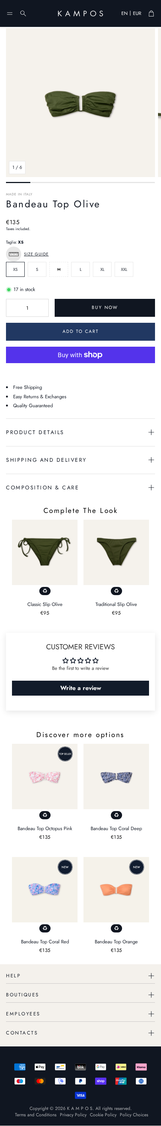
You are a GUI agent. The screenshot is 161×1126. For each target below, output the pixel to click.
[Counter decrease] (13, 308)
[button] (9, 13)
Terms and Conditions (36, 1114)
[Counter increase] (41, 308)
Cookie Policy (103, 1114)
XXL (124, 269)
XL (102, 269)
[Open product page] (45, 552)
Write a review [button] (80, 688)
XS (15, 269)
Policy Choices (134, 1114)
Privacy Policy (73, 1114)
